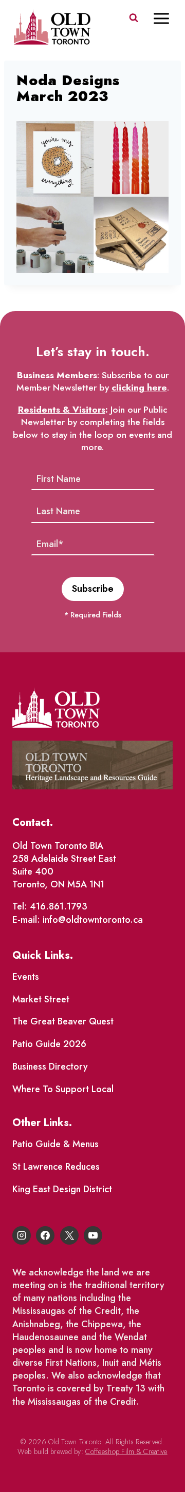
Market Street (40, 999)
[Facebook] (45, 1235)
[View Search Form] (133, 18)
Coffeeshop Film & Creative (126, 1451)
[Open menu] (166, 18)
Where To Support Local (63, 1089)
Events (25, 976)
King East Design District (62, 1189)
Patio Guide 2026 (49, 1044)
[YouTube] (93, 1235)
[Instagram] (21, 1235)
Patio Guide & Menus (55, 1144)
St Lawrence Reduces (56, 1166)
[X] (69, 1235)
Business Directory (50, 1066)
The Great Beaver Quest (63, 1021)
